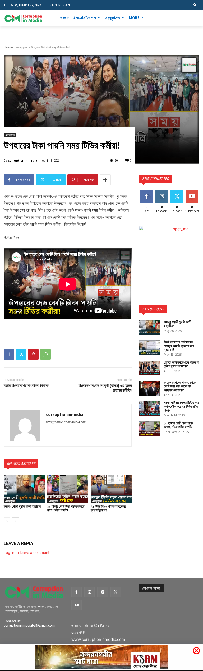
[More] (105, 179)
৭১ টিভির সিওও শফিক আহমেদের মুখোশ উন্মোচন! (108, 508)
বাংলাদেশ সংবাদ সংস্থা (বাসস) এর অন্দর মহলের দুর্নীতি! (105, 388)
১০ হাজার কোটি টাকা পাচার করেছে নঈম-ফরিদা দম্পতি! (66, 508)
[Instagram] (180, 18)
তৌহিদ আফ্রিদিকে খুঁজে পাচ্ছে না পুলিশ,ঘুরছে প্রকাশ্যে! (181, 364)
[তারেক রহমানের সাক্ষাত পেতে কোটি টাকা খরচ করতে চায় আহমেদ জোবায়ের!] (149, 388)
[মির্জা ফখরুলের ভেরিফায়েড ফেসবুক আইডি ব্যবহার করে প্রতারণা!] (149, 347)
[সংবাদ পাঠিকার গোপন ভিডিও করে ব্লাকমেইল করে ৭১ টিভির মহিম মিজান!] (149, 408)
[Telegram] (102, 592)
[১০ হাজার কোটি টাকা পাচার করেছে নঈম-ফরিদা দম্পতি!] (67, 489)
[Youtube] (196, 18)
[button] (195, 5)
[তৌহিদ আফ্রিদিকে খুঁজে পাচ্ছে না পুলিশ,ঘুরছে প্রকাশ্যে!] (149, 368)
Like (147, 192)
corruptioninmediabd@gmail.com (29, 625)
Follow (161, 192)
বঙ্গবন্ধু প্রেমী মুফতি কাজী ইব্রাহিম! (23, 506)
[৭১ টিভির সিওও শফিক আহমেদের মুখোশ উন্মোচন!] (111, 489)
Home (8, 47)
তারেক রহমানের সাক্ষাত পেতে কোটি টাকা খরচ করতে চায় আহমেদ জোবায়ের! (180, 386)
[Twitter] (188, 18)
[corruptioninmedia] (25, 425)
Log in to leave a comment (26, 552)
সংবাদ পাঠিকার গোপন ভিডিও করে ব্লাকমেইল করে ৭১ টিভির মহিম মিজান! (181, 406)
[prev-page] (7, 520)
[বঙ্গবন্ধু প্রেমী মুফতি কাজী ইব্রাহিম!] (24, 489)
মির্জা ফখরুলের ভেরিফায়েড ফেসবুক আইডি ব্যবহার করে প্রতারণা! (179, 346)
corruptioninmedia (23, 160)
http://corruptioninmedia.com (66, 422)
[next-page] (15, 520)
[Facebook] (172, 18)
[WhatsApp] (45, 354)
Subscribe (192, 192)
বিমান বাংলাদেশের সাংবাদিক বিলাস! (26, 385)
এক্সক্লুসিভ (21, 47)
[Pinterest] (33, 354)
